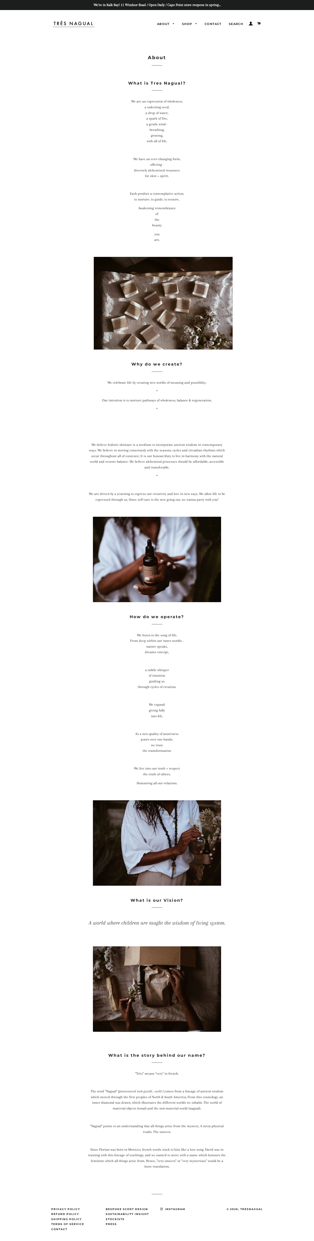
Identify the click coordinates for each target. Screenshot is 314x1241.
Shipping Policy (66, 1219)
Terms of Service (67, 1224)
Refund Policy (65, 1214)
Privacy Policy (65, 1209)
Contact (59, 1229)
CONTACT (213, 24)
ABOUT (164, 24)
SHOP (187, 24)
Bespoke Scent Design (127, 1209)
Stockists (115, 1219)
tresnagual (251, 1209)
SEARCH (236, 24)
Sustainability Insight (127, 1214)
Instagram (174, 1209)
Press (111, 1224)
